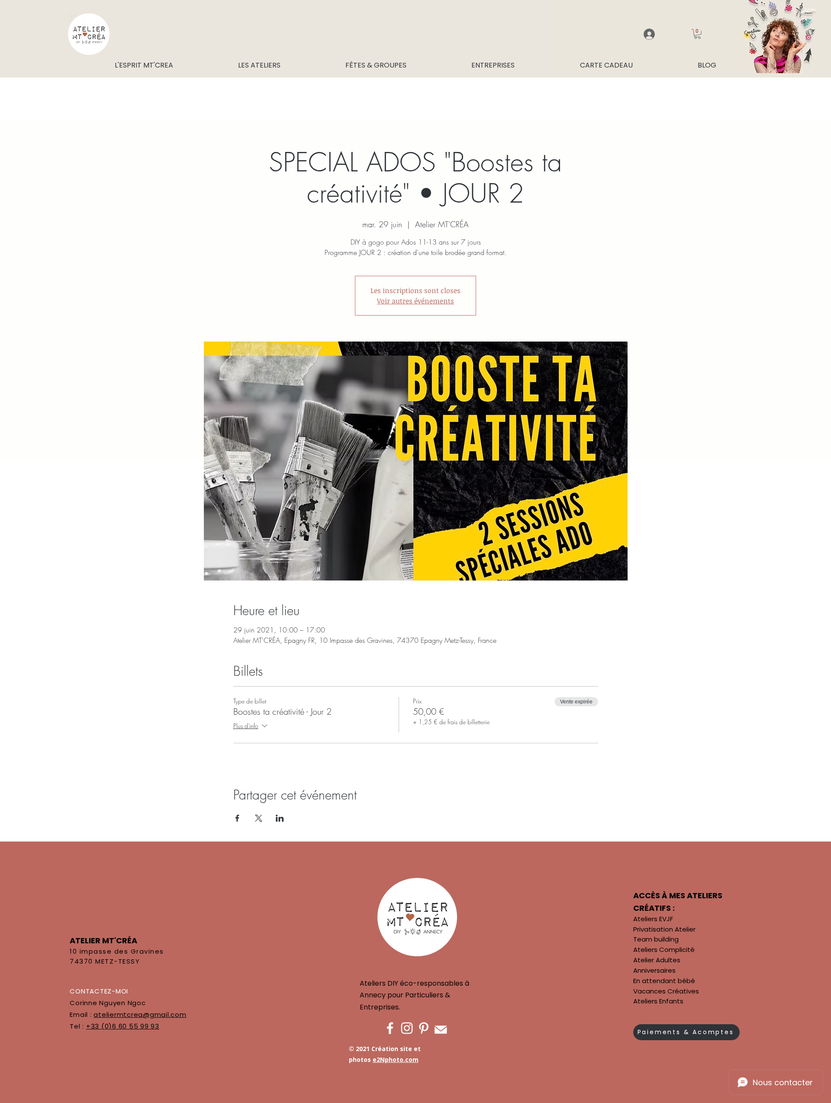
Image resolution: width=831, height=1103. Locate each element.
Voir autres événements (415, 301)
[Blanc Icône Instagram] (407, 1028)
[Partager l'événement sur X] (258, 818)
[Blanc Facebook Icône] (390, 1028)
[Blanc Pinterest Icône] (424, 1028)
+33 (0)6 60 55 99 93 (122, 1026)
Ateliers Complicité (664, 949)
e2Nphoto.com (396, 1059)
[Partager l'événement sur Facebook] (237, 818)
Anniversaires (654, 970)
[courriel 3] (440, 1028)
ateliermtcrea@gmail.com (139, 1014)
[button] (697, 34)
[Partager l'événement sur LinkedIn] (280, 818)
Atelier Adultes (656, 959)
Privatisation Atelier (664, 929)
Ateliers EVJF (653, 918)
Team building (656, 939)
